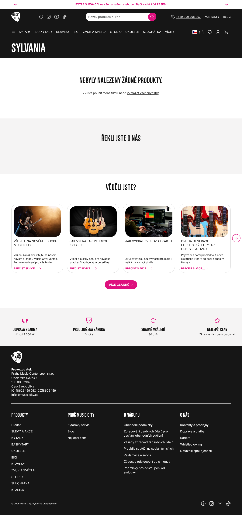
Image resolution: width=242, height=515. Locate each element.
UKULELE (18, 451)
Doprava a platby (192, 431)
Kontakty (212, 16)
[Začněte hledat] (152, 17)
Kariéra (185, 438)
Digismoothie (50, 503)
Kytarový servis (78, 425)
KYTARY (17, 438)
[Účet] (218, 32)
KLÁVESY (18, 464)
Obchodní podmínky (138, 425)
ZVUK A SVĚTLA (23, 470)
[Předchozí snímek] (15, 4)
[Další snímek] (226, 4)
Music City (25, 503)
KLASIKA (17, 490)
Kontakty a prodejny (194, 425)
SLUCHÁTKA (20, 483)
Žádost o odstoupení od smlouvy (147, 461)
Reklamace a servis (137, 455)
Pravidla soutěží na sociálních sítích (149, 448)
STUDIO (17, 477)
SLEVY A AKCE (22, 431)
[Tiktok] (65, 17)
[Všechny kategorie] (13, 32)
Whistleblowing (191, 444)
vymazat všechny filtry (143, 93)
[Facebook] (41, 17)
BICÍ (14, 457)
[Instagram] (49, 17)
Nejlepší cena (77, 438)
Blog (227, 16)
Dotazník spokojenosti (196, 451)
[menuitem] (170, 32)
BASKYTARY (20, 444)
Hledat (16, 425)
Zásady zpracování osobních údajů (148, 442)
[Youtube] (56, 17)
